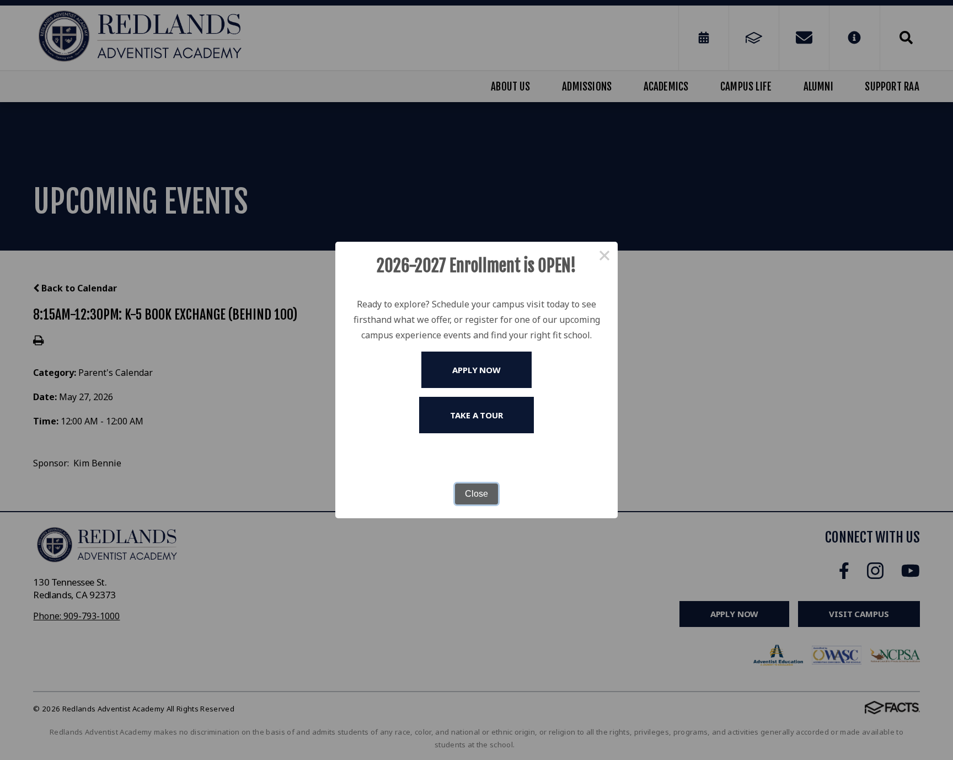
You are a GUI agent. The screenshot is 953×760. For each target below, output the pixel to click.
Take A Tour (476, 415)
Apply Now (476, 369)
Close (476, 493)
